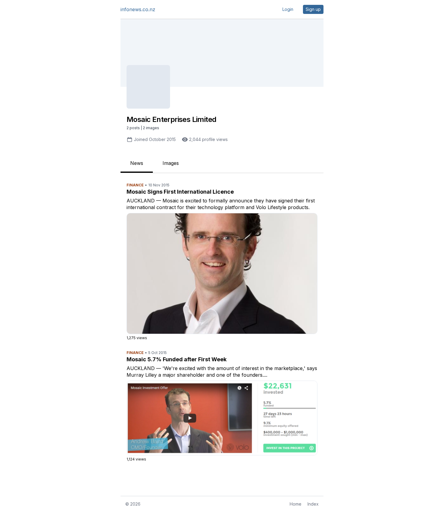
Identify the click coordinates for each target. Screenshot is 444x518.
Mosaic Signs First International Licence (180, 192)
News (136, 163)
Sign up (313, 9)
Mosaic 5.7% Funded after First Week (177, 359)
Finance (135, 185)
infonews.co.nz (138, 9)
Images (170, 163)
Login (287, 9)
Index (313, 504)
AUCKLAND (141, 201)
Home (295, 504)
